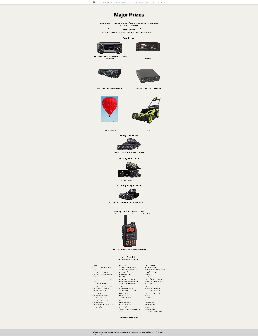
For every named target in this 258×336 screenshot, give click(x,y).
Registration (109, 2)
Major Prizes (117, 2)
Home (104, 2)
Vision (158, 2)
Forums (129, 2)
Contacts (146, 2)
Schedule (123, 2)
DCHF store (124, 28)
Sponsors (141, 2)
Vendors (135, 2)
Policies (152, 2)
